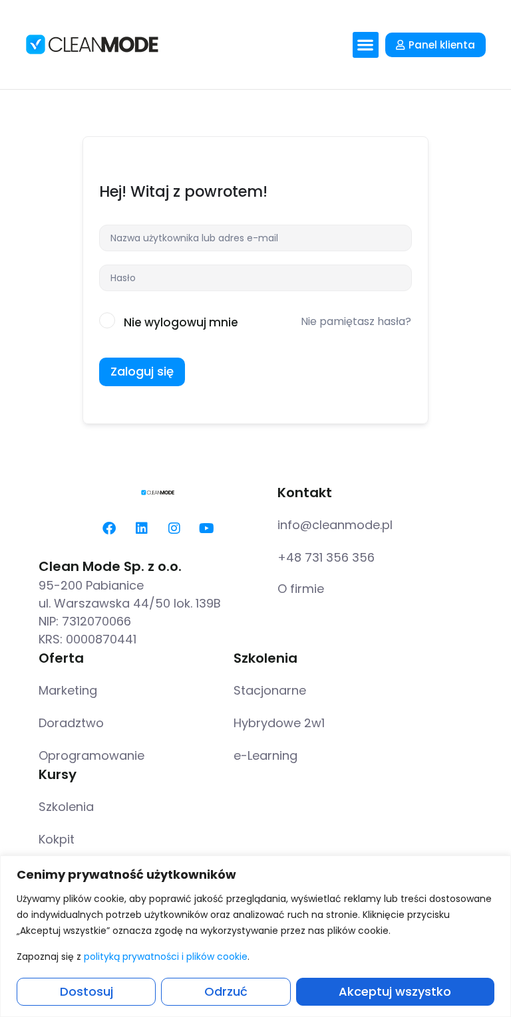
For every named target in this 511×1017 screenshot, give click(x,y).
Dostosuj (86, 991)
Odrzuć (226, 991)
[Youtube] (207, 528)
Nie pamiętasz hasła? (356, 321)
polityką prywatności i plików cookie (166, 956)
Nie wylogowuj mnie (181, 322)
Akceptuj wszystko (395, 991)
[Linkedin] (141, 528)
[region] (255, 936)
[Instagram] (174, 528)
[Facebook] (109, 528)
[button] (366, 45)
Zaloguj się (142, 371)
